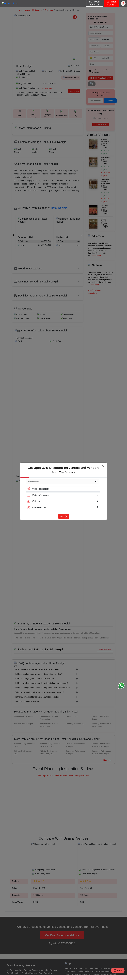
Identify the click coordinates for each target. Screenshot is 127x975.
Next (62, 516)
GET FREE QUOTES (112, 3)
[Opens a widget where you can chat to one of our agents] (118, 971)
